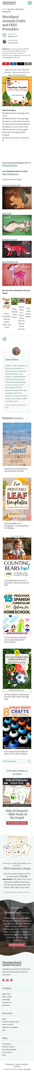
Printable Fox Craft (9, 239)
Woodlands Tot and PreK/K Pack (15, 127)
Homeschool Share (9, 165)
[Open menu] (30, 2)
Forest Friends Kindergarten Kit (14, 163)
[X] (20, 63)
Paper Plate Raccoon (10, 174)
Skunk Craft (6, 213)
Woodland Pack (8, 138)
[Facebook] (13, 63)
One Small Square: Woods (28, 312)
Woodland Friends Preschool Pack (15, 121)
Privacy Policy (10, 1064)
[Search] (29, 761)
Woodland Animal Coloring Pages (15, 118)
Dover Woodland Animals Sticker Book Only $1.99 (7, 320)
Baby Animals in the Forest (14, 313)
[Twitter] (11, 980)
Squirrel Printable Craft (11, 185)
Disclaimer (17, 1066)
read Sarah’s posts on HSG (15, 406)
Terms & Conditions (21, 1064)
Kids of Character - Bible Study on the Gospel (17, 814)
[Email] (28, 63)
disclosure (8, 57)
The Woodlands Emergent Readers (16, 124)
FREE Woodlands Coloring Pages (15, 129)
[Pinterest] (5, 63)
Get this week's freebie (17, 823)
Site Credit (27, 1069)
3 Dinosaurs (24, 138)
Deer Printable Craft (10, 262)
